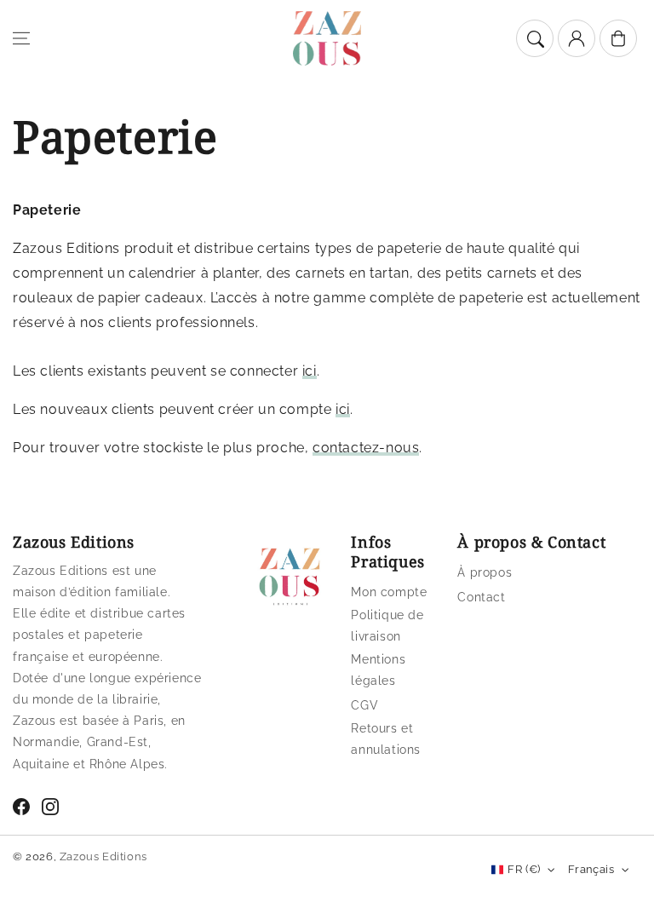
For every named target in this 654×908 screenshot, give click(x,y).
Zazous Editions (103, 856)
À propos (484, 572)
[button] (21, 38)
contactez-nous (366, 448)
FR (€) (524, 869)
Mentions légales (378, 669)
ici (309, 371)
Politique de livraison (387, 625)
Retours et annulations (386, 738)
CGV (364, 705)
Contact (481, 597)
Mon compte (389, 592)
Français (591, 869)
